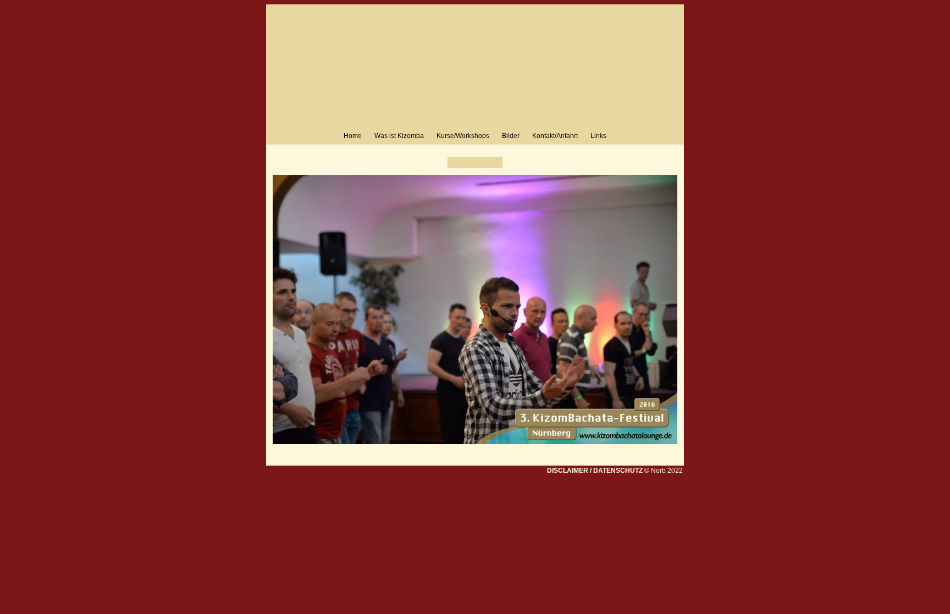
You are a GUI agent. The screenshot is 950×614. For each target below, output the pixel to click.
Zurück (456, 162)
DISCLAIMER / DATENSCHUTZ (595, 470)
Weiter (494, 162)
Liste (475, 162)
